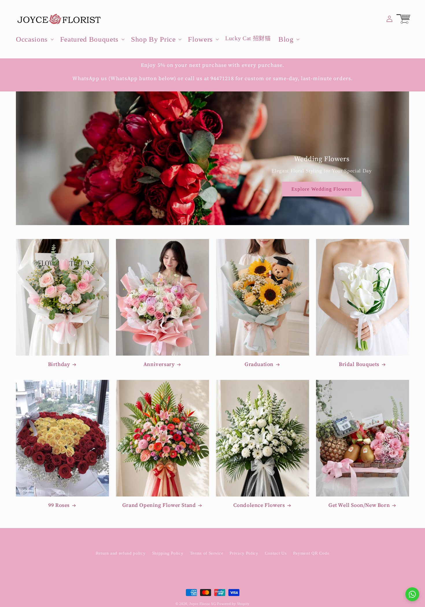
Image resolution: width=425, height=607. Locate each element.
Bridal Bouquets (359, 364)
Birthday (59, 364)
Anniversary (159, 364)
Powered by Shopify (233, 604)
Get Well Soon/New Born (359, 505)
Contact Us (276, 552)
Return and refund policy (121, 552)
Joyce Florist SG (202, 604)
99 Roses (59, 505)
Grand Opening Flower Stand (159, 505)
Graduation (259, 364)
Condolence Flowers (259, 505)
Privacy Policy (244, 552)
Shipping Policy (168, 552)
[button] (34, 39)
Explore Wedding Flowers (321, 189)
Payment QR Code (311, 552)
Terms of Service (206, 552)
